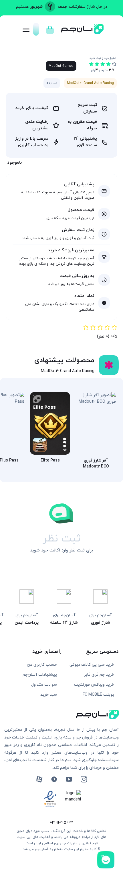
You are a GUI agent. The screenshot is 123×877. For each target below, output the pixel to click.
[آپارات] (39, 779)
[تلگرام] (54, 779)
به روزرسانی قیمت (77, 276)
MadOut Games (61, 66)
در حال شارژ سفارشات (88, 6)
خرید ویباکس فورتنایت (94, 684)
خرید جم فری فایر (99, 674)
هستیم (22, 6)
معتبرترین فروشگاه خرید (71, 250)
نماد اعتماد (84, 296)
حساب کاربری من (42, 664)
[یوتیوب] (68, 779)
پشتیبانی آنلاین (79, 184)
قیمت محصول (81, 210)
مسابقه (51, 83)
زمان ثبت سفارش (78, 230)
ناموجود (14, 162)
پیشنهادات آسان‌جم (40, 674)
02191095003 (61, 823)
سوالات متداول (44, 684)
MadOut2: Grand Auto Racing (90, 83)
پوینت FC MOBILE (98, 694)
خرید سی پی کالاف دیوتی (92, 664)
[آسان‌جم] (82, 32)
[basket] (50, 28)
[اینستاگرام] (83, 779)
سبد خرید (48, 694)
